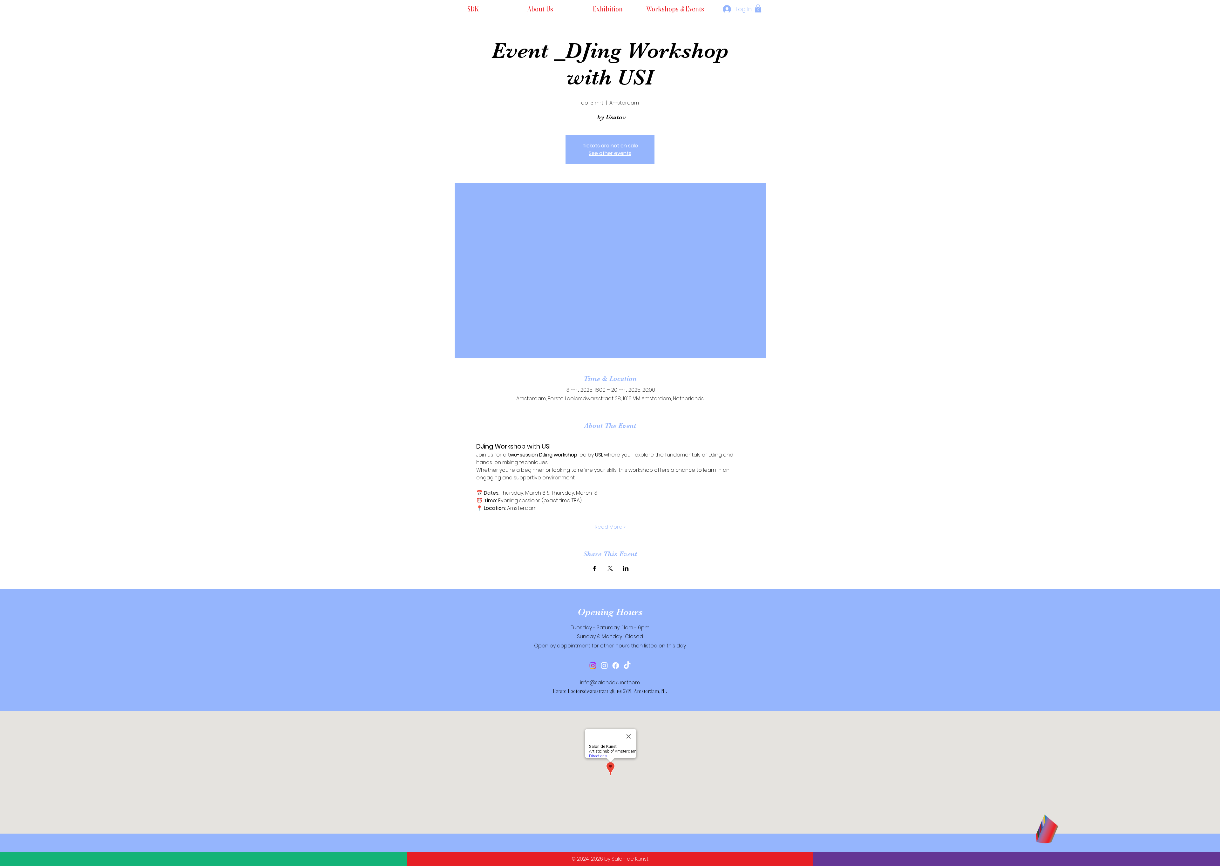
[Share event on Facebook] (595, 568)
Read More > (610, 527)
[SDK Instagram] (592, 665)
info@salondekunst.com (610, 682)
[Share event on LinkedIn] (626, 568)
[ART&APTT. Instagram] (604, 665)
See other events (610, 153)
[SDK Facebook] (615, 665)
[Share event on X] (610, 568)
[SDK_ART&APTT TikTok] (627, 665)
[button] (758, 8)
